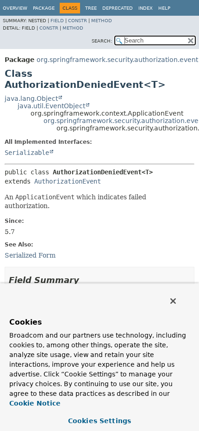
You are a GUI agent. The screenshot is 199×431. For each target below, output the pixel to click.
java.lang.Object (31, 98)
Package (44, 8)
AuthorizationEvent (67, 181)
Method (101, 20)
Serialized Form (30, 255)
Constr (77, 20)
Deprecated (117, 8)
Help (164, 8)
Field (57, 20)
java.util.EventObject (51, 106)
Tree (91, 8)
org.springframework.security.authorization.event (117, 59)
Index (145, 8)
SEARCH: (102, 40)
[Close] (173, 301)
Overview (15, 8)
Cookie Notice (35, 403)
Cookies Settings (99, 421)
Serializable (27, 152)
